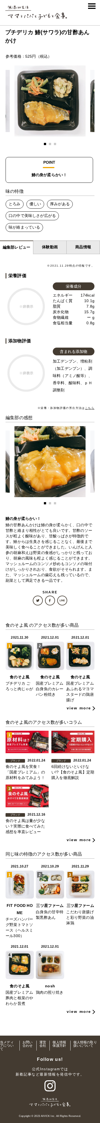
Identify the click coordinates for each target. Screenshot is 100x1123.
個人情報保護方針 (59, 1044)
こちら (89, 407)
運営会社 (42, 1044)
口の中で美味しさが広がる (32, 215)
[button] (45, 144)
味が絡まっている (24, 227)
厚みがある (60, 204)
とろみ (15, 204)
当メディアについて (7, 1045)
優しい (35, 204)
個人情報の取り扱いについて (85, 1044)
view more (79, 708)
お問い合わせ (27, 1044)
